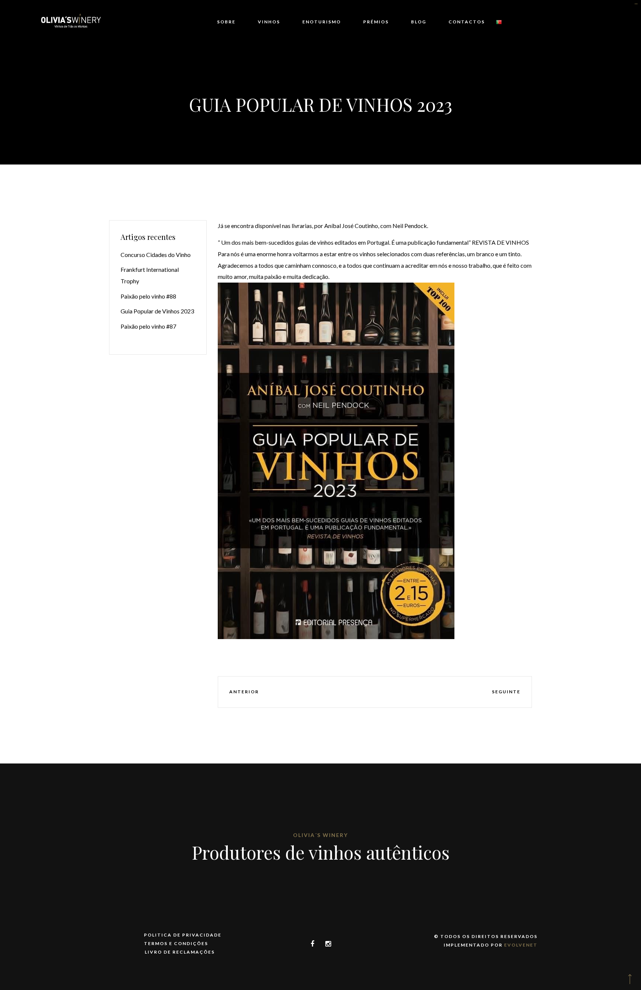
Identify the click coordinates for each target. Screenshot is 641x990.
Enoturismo (321, 22)
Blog (418, 22)
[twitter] (351, 692)
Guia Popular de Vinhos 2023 (157, 311)
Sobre (226, 22)
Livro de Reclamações (180, 952)
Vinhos (269, 22)
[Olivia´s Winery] (70, 22)
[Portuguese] (499, 22)
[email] (418, 692)
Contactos (466, 22)
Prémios (376, 22)
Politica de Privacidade (182, 935)
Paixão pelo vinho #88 (148, 296)
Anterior (244, 691)
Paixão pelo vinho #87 (148, 326)
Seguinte (506, 691)
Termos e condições (176, 943)
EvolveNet (521, 945)
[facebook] (330, 692)
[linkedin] (395, 692)
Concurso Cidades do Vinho (156, 254)
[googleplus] (374, 692)
